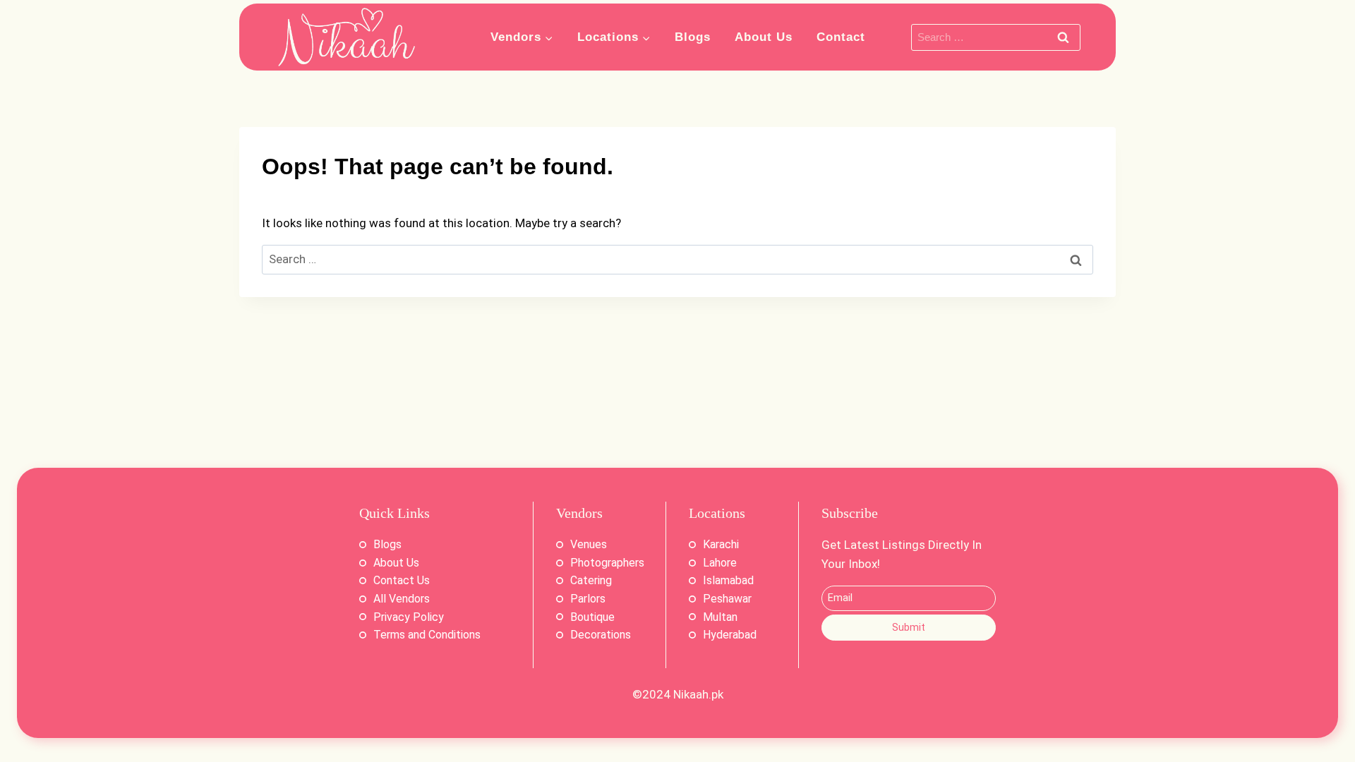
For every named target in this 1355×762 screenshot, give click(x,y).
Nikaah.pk (698, 694)
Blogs (693, 37)
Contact (841, 37)
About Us (764, 37)
